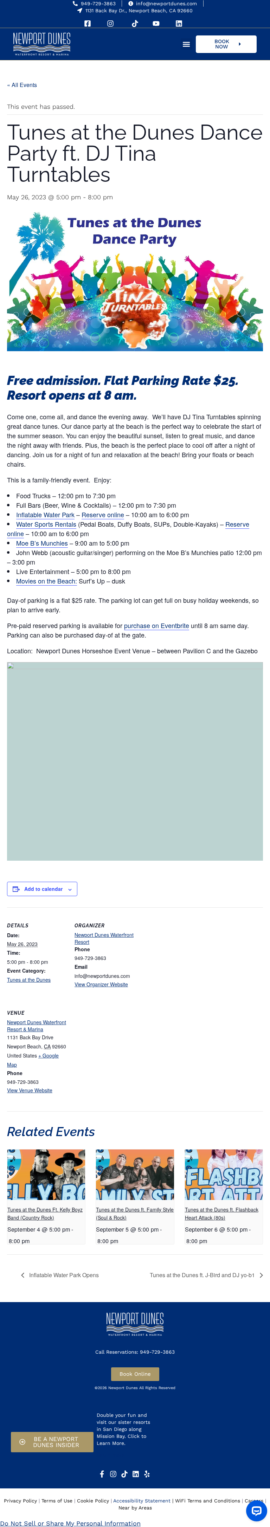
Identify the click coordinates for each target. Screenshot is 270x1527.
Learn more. (111, 1455)
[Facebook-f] (101, 1474)
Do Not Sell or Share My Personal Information (70, 1523)
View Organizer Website (101, 984)
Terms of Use (56, 1500)
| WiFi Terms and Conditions (206, 1500)
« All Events (22, 85)
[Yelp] (146, 1474)
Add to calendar (43, 888)
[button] (186, 44)
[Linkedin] (135, 1474)
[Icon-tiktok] (124, 1474)
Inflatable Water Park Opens (63, 1275)
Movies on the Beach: (46, 580)
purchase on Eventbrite (156, 625)
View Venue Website (29, 1090)
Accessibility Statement (142, 1500)
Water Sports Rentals (46, 523)
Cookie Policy (93, 1500)
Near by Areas (135, 1508)
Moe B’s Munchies (42, 542)
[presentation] (46, 1174)
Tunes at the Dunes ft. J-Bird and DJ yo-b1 (203, 1275)
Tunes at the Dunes (29, 979)
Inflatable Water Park (45, 514)
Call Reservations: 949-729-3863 (135, 1352)
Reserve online (103, 514)
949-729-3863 (98, 3)
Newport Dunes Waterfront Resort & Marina (36, 1026)
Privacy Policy (20, 1500)
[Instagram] (113, 1474)
